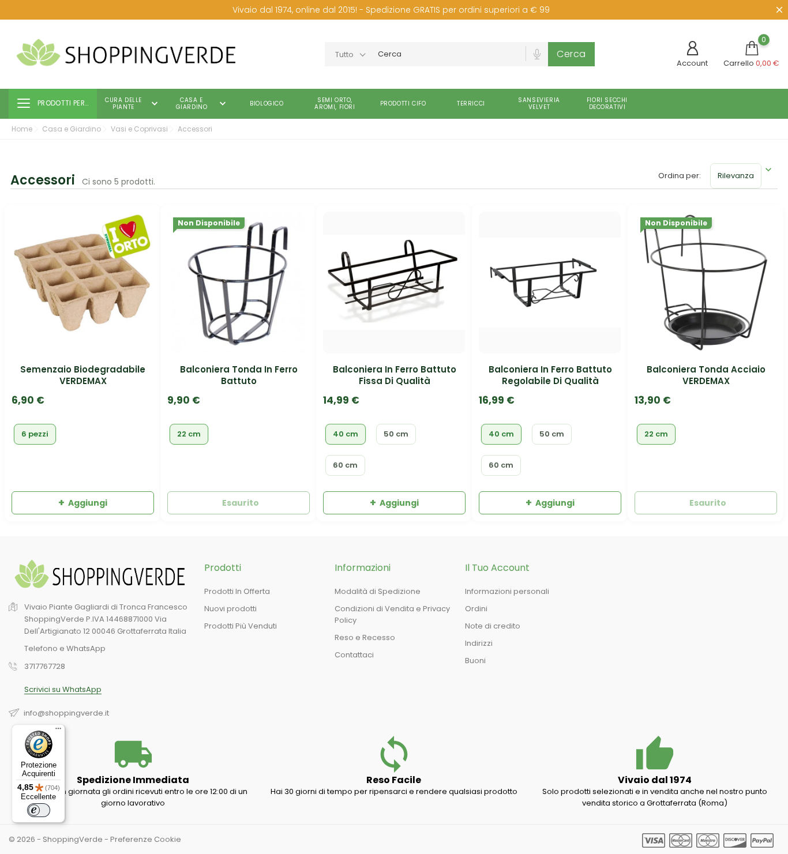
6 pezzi (34, 433)
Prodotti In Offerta (237, 591)
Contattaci (354, 654)
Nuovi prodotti (230, 608)
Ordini (476, 608)
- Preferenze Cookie (142, 839)
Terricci (471, 103)
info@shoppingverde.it (66, 713)
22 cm (189, 433)
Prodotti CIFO (403, 103)
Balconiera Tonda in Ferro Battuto (239, 375)
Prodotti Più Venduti (240, 625)
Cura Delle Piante (132, 103)
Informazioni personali (507, 591)
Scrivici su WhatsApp (63, 689)
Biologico (266, 103)
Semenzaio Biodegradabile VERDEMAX (82, 375)
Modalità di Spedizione (378, 591)
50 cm (396, 433)
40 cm (345, 433)
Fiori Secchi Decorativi (607, 103)
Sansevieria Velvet (539, 103)
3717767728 (44, 666)
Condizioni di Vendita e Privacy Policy (392, 614)
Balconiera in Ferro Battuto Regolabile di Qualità (550, 375)
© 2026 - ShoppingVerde (56, 839)
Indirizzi (479, 643)
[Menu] (58, 731)
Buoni (475, 660)
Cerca (571, 54)
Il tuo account (497, 567)
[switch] (38, 810)
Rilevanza (736, 175)
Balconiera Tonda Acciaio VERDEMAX (706, 375)
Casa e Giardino (202, 103)
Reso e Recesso (365, 637)
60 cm (345, 465)
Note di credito (492, 625)
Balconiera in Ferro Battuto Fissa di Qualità (394, 375)
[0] (751, 48)
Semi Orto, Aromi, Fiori (334, 103)
